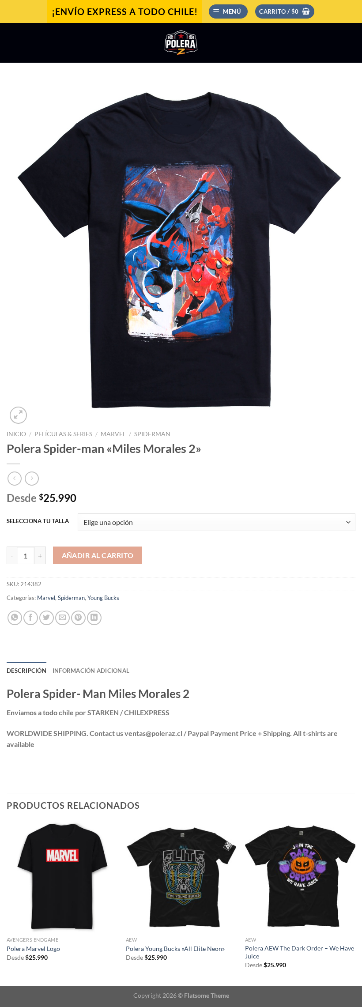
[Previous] (7, 903)
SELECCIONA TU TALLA (38, 521)
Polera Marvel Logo (33, 948)
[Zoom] (18, 415)
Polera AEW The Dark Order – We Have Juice (299, 952)
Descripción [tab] (26, 670)
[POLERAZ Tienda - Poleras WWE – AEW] (181, 43)
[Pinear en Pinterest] (78, 618)
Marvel (113, 433)
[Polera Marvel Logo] (62, 877)
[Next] (355, 903)
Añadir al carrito (98, 555)
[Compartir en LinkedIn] (94, 618)
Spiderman (152, 433)
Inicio (16, 433)
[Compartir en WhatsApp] (15, 618)
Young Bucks (103, 597)
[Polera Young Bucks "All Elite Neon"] (181, 877)
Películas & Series (63, 433)
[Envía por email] (62, 618)
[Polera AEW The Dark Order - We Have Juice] (300, 877)
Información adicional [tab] (91, 670)
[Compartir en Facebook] (30, 618)
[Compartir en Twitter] (46, 618)
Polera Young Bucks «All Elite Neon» (175, 948)
